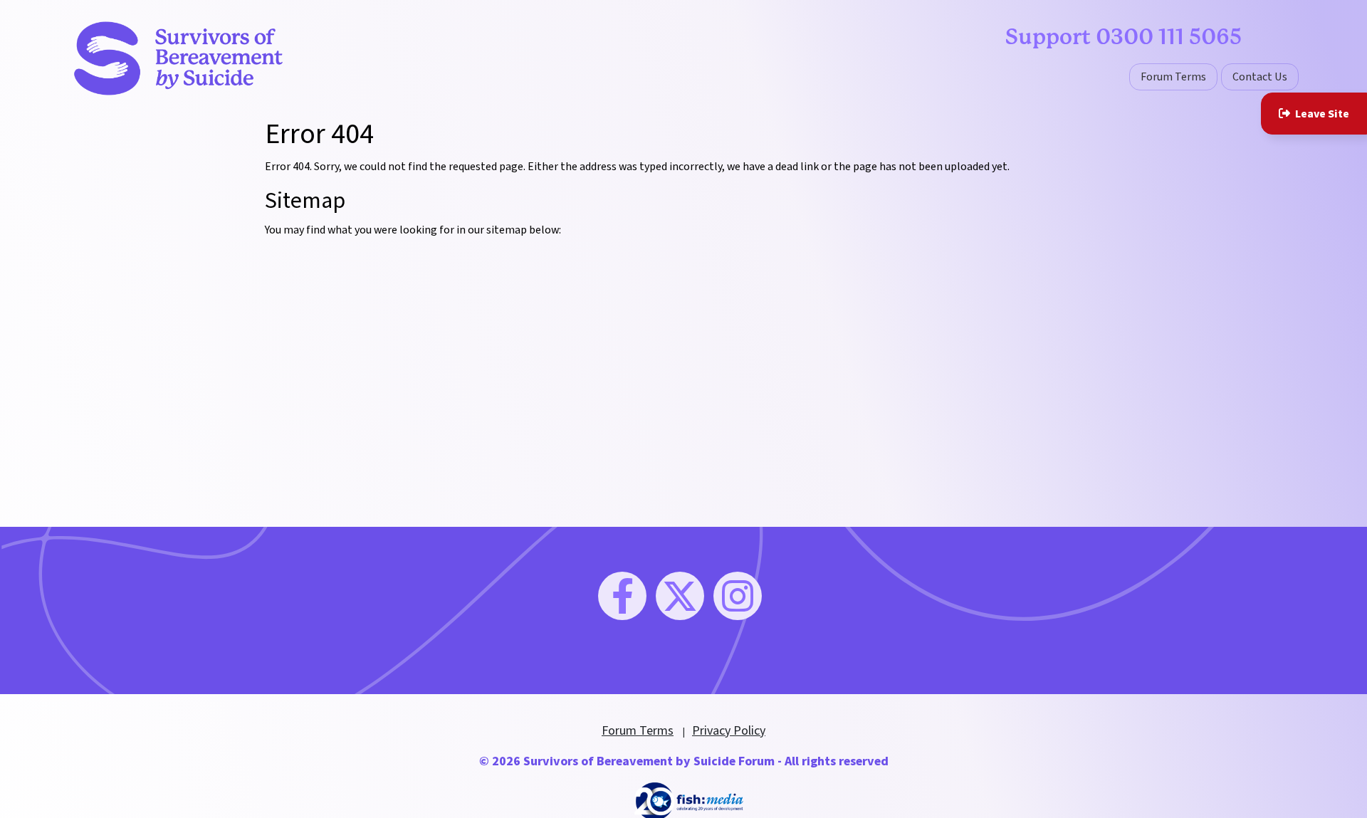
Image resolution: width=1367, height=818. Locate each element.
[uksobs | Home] (178, 57)
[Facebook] (622, 596)
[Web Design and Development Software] (688, 801)
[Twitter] (680, 596)
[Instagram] (737, 596)
